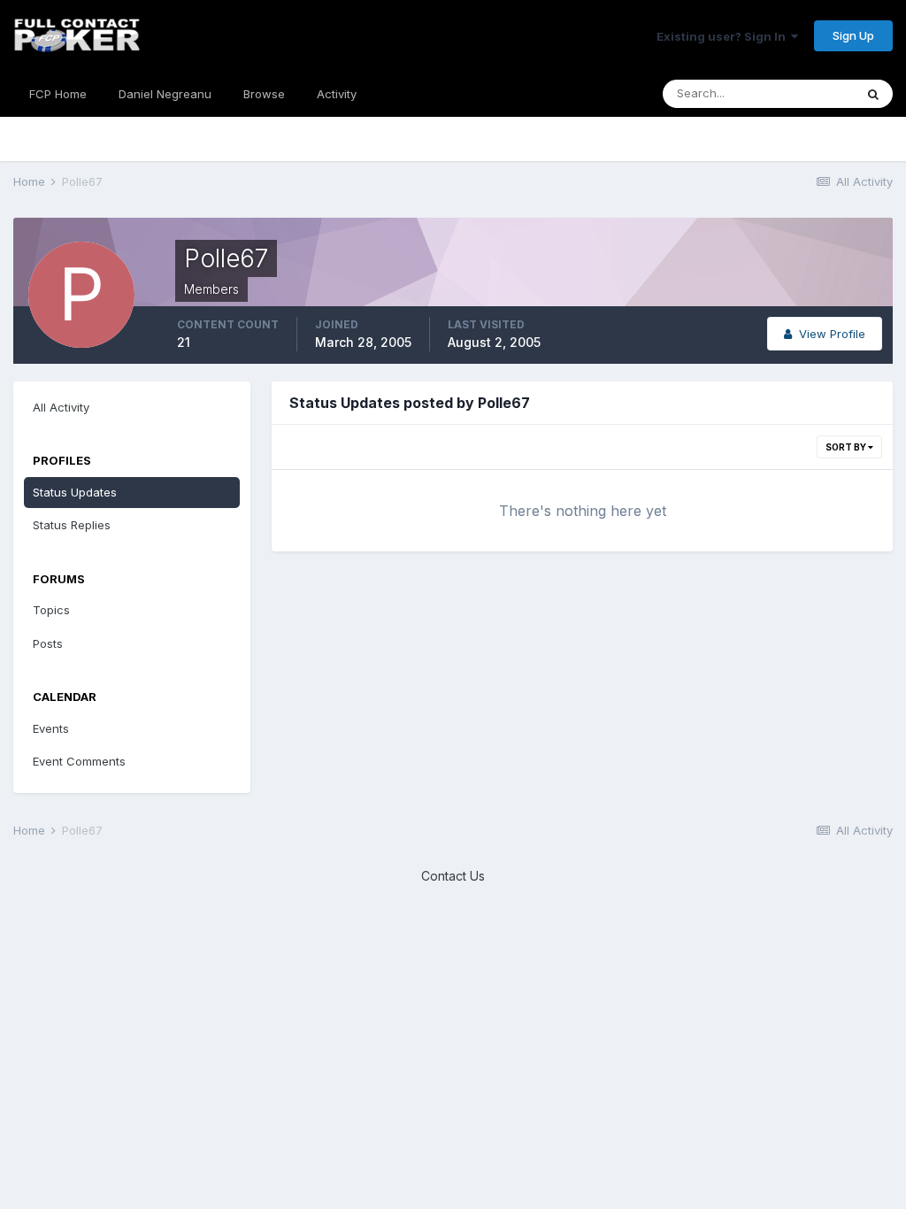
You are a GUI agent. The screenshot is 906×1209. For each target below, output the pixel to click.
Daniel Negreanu (165, 94)
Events (51, 728)
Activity (337, 94)
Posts (48, 643)
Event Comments (79, 761)
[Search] (873, 94)
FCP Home (58, 94)
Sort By (846, 447)
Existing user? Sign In (723, 36)
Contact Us (453, 875)
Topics (51, 610)
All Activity (61, 407)
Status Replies (72, 525)
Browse (264, 94)
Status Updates (75, 492)
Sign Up (853, 35)
